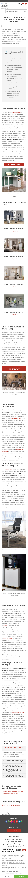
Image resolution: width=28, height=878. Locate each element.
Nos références (19, 841)
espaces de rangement (18, 712)
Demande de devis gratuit (9, 845)
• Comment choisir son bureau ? (10, 793)
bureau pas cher (16, 112)
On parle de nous (10, 841)
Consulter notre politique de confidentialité (11, 871)
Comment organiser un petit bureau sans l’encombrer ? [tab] (14, 761)
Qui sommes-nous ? (10, 839)
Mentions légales (21, 845)
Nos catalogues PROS (14, 843)
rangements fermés (15, 418)
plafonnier (6, 625)
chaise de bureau (8, 469)
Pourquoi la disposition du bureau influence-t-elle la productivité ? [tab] (12, 771)
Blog (8, 813)
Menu (2, 12)
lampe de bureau (7, 638)
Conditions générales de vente (14, 846)
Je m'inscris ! (14, 830)
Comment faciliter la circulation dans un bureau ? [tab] (14, 765)
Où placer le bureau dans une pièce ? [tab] (14, 748)
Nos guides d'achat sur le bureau (11, 805)
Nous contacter (20, 839)
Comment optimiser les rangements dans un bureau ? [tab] (14, 775)
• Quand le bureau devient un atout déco (12, 791)
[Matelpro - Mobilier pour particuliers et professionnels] (6, 6)
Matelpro (3, 813)
